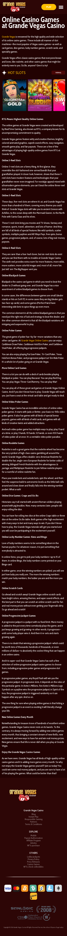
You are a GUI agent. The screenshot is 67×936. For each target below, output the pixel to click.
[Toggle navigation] (61, 7)
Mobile (33, 835)
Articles (33, 843)
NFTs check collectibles (33, 866)
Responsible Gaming (33, 819)
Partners (33, 821)
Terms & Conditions (33, 824)
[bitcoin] (24, 887)
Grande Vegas (8, 36)
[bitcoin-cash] (33, 887)
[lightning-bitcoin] (41, 887)
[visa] (7, 887)
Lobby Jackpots (33, 856)
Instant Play (33, 816)
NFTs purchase (33, 845)
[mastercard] (16, 887)
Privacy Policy (33, 859)
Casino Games (33, 864)
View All (58, 73)
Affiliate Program (33, 840)
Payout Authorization (33, 838)
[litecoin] (49, 887)
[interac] (33, 895)
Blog (34, 814)
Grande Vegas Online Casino (34, 340)
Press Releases (33, 861)
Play (48, 6)
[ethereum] (58, 887)
